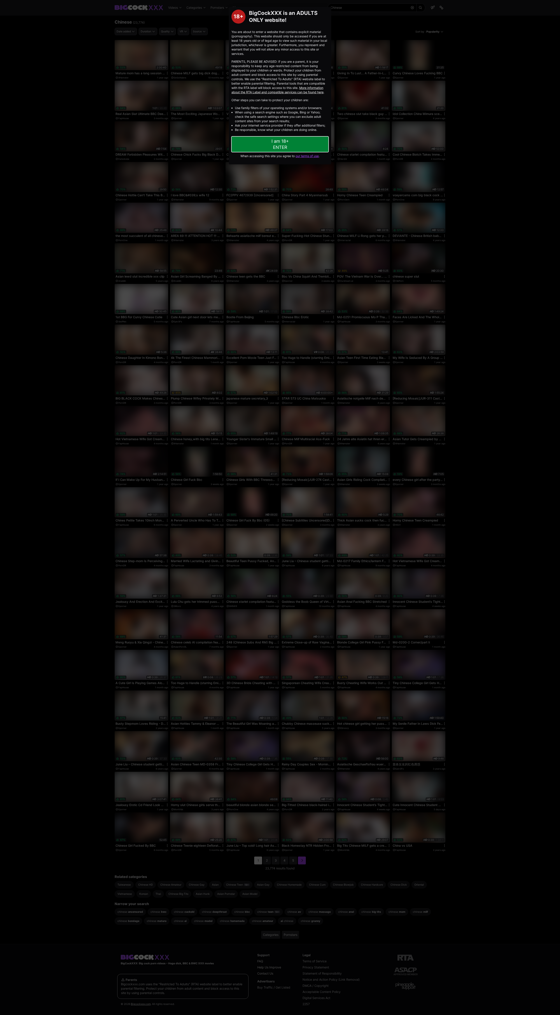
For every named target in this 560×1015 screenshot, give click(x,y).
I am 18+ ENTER (280, 144)
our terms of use (307, 156)
